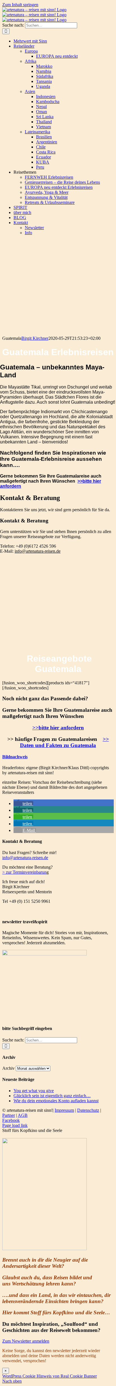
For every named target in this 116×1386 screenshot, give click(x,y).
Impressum (64, 1110)
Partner (8, 1115)
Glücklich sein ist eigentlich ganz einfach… (52, 1095)
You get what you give (34, 1090)
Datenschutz (88, 1110)
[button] (15, 756)
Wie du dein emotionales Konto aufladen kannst (56, 1100)
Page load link (15, 1125)
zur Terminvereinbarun (25, 872)
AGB (23, 1115)
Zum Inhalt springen (20, 4)
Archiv (8, 1068)
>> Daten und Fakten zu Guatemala (64, 742)
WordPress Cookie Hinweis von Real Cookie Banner (49, 1376)
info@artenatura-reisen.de (38, 551)
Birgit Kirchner (34, 338)
